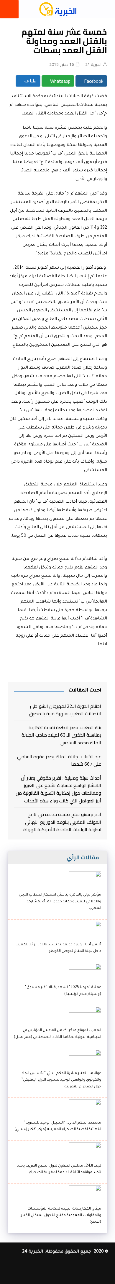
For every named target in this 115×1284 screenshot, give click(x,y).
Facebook (93, 81)
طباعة (30, 80)
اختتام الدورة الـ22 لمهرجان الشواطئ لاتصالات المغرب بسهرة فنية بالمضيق (65, 710)
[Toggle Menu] (9, 9)
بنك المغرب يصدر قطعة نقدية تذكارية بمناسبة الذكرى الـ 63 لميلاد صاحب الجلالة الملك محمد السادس (61, 735)
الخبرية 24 (93, 64)
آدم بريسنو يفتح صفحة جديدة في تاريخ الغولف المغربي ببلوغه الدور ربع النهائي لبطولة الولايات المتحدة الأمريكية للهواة (62, 822)
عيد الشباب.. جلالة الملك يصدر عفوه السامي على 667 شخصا (59, 760)
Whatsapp (59, 81)
